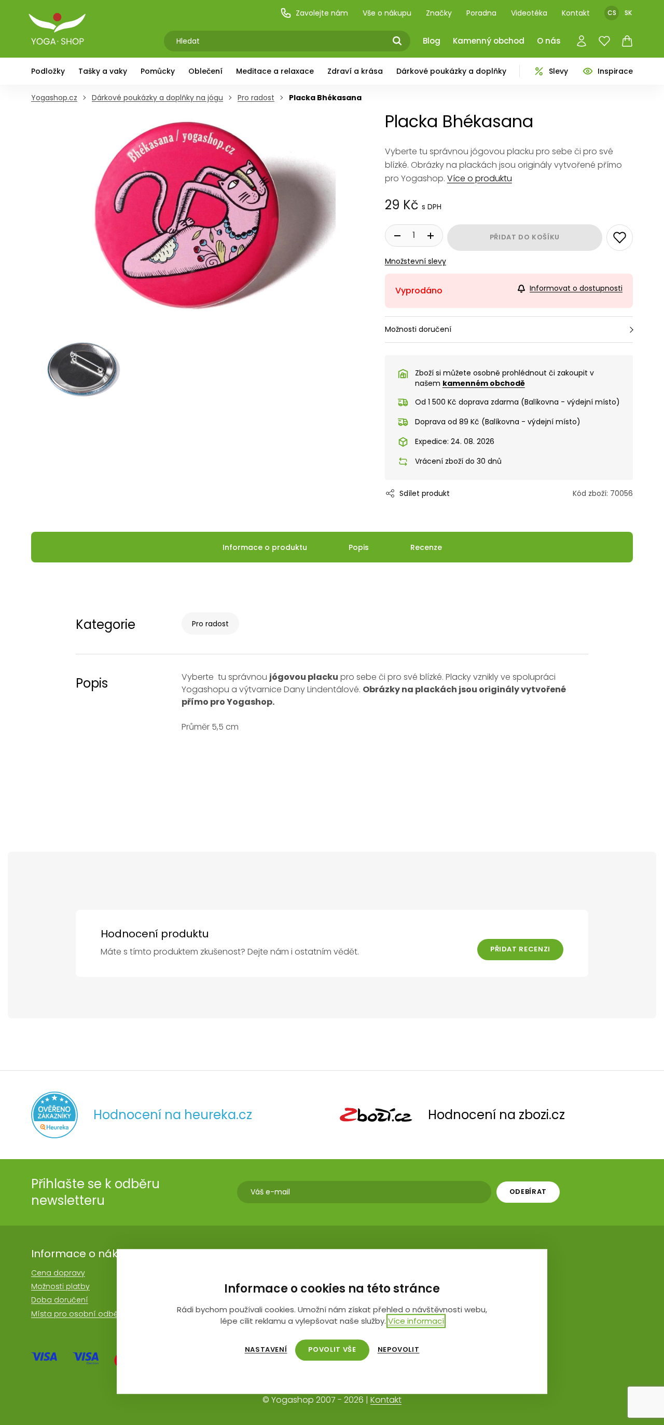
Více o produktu (479, 178)
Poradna (481, 13)
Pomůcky (158, 71)
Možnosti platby (60, 1286)
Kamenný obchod (488, 40)
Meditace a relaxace (275, 71)
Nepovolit (399, 1349)
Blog (431, 40)
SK (628, 12)
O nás (549, 40)
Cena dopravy (58, 1273)
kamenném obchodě (483, 383)
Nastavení (266, 1349)
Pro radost (210, 624)
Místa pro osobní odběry (78, 1314)
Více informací (416, 1320)
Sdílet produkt (424, 493)
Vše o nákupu (387, 13)
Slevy (558, 71)
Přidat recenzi (520, 949)
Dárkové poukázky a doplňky (451, 71)
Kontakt (576, 13)
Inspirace (615, 71)
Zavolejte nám (322, 13)
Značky (439, 13)
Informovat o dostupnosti (576, 288)
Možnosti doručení (418, 329)
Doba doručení (59, 1300)
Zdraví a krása (355, 71)
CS (611, 12)
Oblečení (205, 71)
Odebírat (528, 1192)
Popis (359, 547)
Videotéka (529, 13)
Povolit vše (332, 1349)
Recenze (426, 547)
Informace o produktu (265, 547)
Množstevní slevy (415, 261)
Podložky (48, 71)
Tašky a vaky (102, 71)
